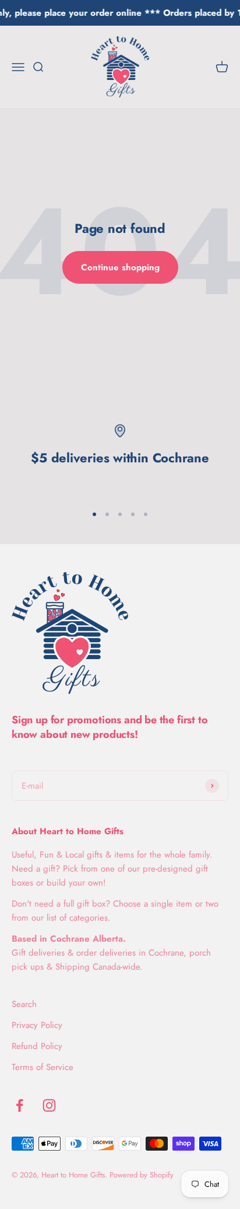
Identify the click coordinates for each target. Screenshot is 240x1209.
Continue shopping (120, 267)
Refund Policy (37, 1046)
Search (24, 1004)
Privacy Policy (37, 1025)
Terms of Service (42, 1067)
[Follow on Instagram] (49, 1105)
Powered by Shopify (142, 1174)
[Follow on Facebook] (19, 1105)
